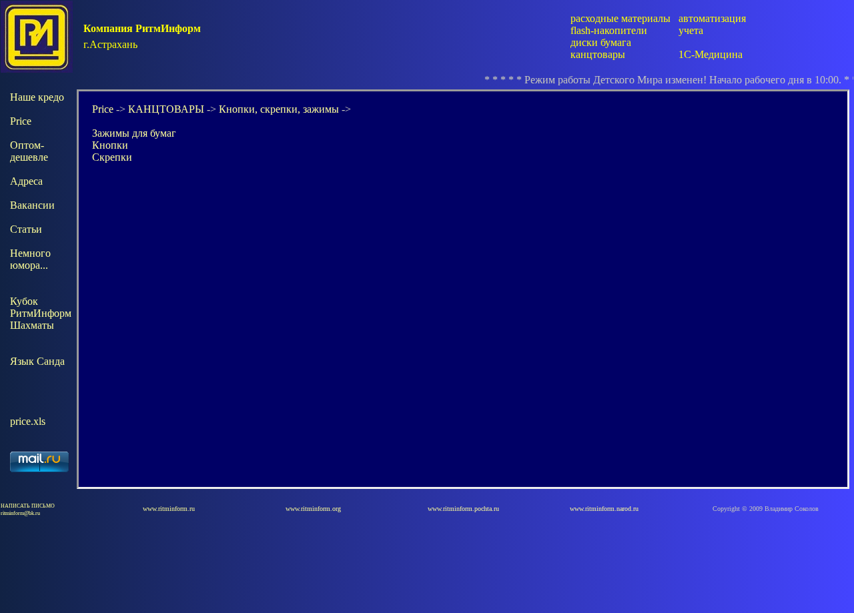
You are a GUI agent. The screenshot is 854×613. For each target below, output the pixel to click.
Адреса (26, 181)
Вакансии (32, 205)
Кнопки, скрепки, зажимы (279, 109)
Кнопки (110, 145)
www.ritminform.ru (169, 508)
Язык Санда (37, 361)
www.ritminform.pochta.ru (463, 508)
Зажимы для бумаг (134, 133)
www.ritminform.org (313, 508)
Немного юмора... (30, 259)
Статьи (26, 229)
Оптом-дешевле (29, 151)
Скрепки (112, 157)
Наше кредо (37, 97)
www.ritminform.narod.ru (604, 508)
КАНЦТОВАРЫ (166, 109)
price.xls (27, 421)
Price (20, 121)
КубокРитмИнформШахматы (40, 313)
